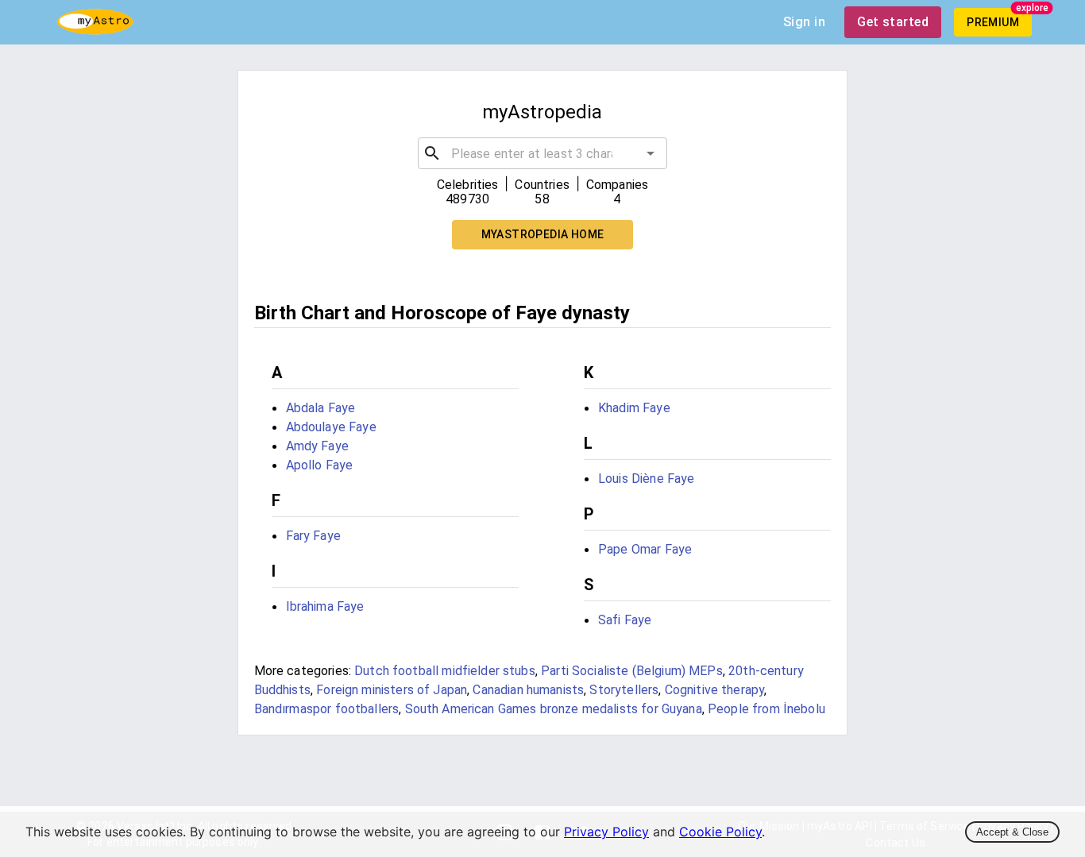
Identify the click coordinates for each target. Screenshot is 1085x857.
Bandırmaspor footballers (327, 708)
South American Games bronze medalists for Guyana (553, 708)
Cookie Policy (720, 832)
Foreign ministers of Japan (391, 689)
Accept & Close (1012, 832)
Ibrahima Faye (325, 606)
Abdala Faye (321, 407)
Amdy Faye (317, 446)
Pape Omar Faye (645, 549)
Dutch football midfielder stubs (444, 670)
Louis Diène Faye (646, 478)
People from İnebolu (766, 708)
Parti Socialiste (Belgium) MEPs (632, 670)
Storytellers (623, 689)
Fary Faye (313, 535)
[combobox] (543, 153)
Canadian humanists (528, 689)
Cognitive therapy (715, 689)
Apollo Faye (319, 465)
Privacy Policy (606, 832)
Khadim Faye (634, 407)
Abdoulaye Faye (331, 426)
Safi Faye (624, 619)
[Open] (650, 153)
